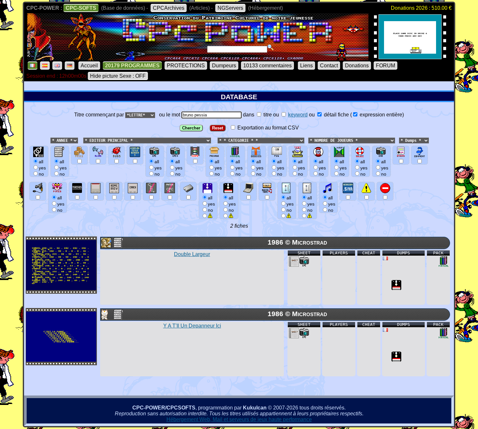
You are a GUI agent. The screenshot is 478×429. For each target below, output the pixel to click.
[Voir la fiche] (61, 288)
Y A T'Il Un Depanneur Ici (192, 325)
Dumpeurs (224, 65)
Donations (357, 65)
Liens (306, 65)
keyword (298, 114)
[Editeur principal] (82, 140)
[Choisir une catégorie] (215, 140)
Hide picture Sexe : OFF (118, 76)
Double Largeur (192, 254)
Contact (329, 65)
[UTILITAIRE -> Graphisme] (105, 246)
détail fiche (336, 114)
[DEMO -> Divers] (105, 318)
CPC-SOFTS (81, 8)
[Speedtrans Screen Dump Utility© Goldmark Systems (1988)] (410, 57)
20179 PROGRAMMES (132, 65)
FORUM (385, 65)
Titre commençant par (99, 114)
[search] (270, 47)
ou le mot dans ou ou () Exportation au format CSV (280, 121)
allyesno (211, 204)
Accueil (89, 65)
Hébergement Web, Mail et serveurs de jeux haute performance (239, 419)
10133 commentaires (267, 65)
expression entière (380, 114)
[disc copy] (396, 288)
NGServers (230, 8)
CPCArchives (168, 8)
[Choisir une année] (49, 140)
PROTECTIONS (186, 65)
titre (267, 114)
